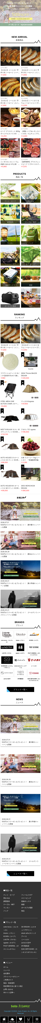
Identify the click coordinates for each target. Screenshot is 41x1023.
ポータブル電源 (26, 908)
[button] (37, 13)
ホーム (5, 967)
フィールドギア (26, 895)
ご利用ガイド (8, 980)
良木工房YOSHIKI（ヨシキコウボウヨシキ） (29, 950)
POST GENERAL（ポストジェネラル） (11, 947)
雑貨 (22, 904)
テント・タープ (9, 895)
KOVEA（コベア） (10, 936)
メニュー (37, 1021)
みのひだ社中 (26, 943)
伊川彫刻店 (25, 946)
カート (28, 1021)
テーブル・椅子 (9, 904)
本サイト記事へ (9, 992)
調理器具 (6, 901)
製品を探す (12, 1021)
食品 (22, 911)
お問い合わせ (8, 989)
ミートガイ (25, 939)
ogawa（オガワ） (9, 943)
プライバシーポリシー (11, 977)
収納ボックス (26, 901)
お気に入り (20, 1021)
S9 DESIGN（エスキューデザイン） (28, 928)
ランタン (6, 908)
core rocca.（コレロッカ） (10, 928)
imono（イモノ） (9, 933)
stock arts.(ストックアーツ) (28, 934)
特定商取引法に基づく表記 (13, 986)
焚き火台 (6, 898)
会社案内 (6, 973)
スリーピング (26, 898)
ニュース (6, 970)
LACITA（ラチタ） (10, 939)
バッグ (5, 911)
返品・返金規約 (9, 983)
